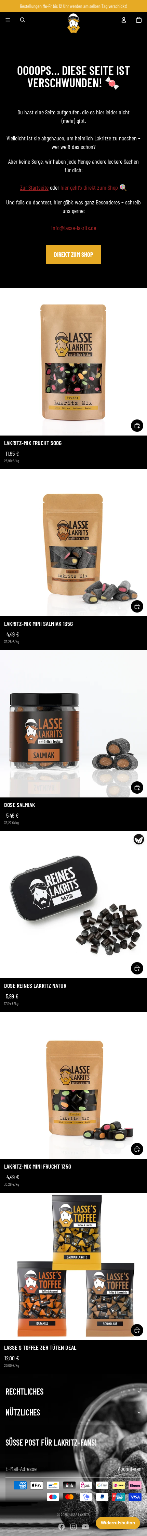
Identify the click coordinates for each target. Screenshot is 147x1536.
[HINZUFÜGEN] (137, 425)
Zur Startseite (34, 187)
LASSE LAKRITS (79, 1514)
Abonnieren (130, 1468)
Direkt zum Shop (73, 254)
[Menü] (8, 20)
